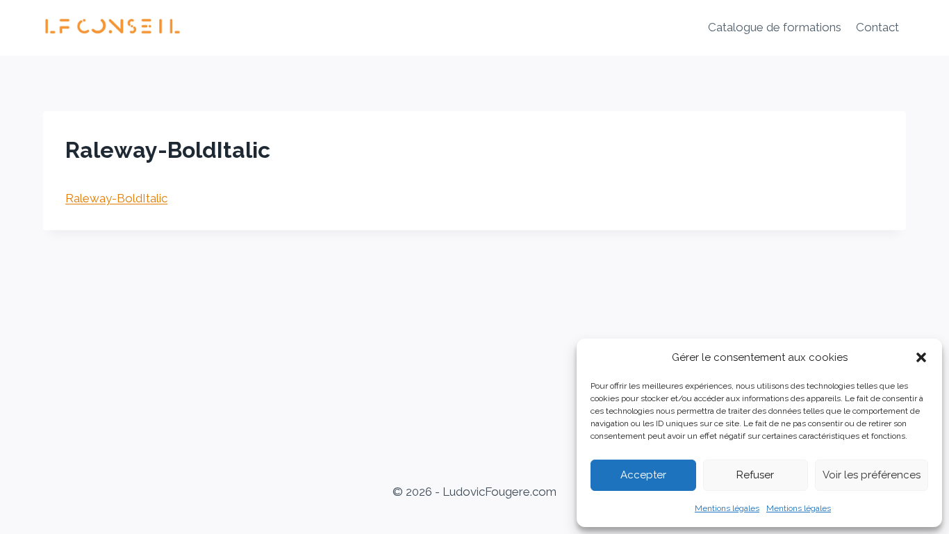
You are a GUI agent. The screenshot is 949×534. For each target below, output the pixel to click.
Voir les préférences (872, 475)
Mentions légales (727, 508)
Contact (877, 27)
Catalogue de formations (774, 27)
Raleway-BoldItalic (116, 198)
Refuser (755, 475)
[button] (921, 357)
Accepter (643, 475)
